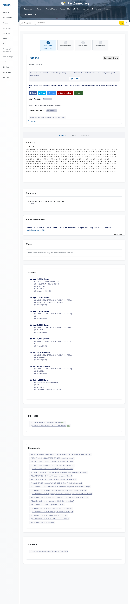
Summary (62, 135)
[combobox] (27, 23)
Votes (5, 44)
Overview (6, 12)
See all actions (47, 99)
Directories (28, 9)
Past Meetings (8, 57)
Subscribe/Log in (30, 15)
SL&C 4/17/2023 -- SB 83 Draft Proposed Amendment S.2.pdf (52, 476)
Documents (7, 72)
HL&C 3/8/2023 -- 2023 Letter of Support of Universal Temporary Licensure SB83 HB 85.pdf (61, 487)
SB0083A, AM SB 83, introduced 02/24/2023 (48, 422)
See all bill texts (51, 110)
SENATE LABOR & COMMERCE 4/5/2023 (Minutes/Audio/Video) (52, 462)
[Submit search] (121, 23)
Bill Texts (6, 67)
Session (107, 9)
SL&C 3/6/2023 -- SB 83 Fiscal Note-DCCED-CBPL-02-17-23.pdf (52, 508)
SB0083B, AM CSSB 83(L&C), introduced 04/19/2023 (48, 117)
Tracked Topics (51, 9)
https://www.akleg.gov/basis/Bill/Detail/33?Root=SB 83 (50, 551)
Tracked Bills (65, 9)
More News (118, 234)
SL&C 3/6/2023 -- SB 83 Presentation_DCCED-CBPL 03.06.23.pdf (53, 501)
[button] (126, 23)
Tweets (5, 23)
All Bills (76, 9)
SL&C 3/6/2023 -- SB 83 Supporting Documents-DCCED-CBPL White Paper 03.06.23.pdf (60, 497)
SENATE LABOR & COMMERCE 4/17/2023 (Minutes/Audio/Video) (53, 458)
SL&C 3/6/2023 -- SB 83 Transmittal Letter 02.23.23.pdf (50, 515)
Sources (6, 77)
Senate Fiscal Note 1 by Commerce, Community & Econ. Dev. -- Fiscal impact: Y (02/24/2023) (61, 454)
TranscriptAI (96, 9)
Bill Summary (7, 18)
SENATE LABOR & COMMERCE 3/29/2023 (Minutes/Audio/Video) (53, 465)
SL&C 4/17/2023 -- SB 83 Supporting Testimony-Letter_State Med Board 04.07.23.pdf (59, 472)
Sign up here (74, 79)
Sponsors (6, 33)
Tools (39, 9)
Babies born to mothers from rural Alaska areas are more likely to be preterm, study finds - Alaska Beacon (69, 227)
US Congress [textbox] (26, 23)
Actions (5, 62)
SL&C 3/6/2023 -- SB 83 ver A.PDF (43, 522)
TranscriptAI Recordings (7, 50)
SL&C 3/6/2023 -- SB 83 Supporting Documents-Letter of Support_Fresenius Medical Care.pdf (62, 494)
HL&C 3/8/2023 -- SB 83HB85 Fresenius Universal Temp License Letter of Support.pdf (59, 490)
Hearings (85, 9)
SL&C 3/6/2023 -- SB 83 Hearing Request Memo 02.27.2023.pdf (52, 512)
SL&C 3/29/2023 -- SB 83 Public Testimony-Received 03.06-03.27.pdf (54, 479)
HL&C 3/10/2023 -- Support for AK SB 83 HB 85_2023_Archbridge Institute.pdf (57, 483)
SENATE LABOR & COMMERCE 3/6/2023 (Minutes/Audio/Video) (52, 469)
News (5, 38)
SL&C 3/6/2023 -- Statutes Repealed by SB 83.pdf (48, 504)
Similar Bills (7, 28)
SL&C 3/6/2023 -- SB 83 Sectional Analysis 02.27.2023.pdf (50, 519)
